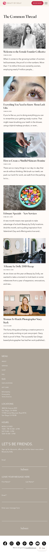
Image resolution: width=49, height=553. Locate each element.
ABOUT (4, 361)
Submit (24, 469)
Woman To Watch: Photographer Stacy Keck (22, 320)
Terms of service (7, 397)
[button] (45, 3)
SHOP (3, 370)
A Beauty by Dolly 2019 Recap (18, 266)
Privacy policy (6, 394)
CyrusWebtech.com (30, 548)
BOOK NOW (37, 3)
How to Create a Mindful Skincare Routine (24, 160)
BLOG (3, 378)
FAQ (3, 374)
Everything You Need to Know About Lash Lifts (24, 106)
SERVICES (5, 366)
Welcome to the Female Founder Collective (24, 51)
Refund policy (6, 392)
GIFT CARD (5, 387)
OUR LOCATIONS (7, 383)
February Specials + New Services (20, 213)
